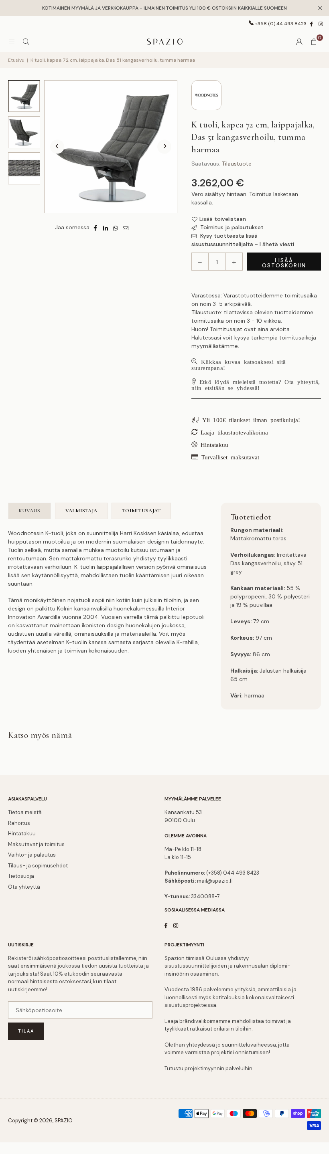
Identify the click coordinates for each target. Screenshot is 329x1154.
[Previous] (57, 147)
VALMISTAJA (81, 510)
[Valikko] (11, 41)
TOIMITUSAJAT (141, 510)
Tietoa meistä (25, 812)
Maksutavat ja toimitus (36, 844)
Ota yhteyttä (24, 886)
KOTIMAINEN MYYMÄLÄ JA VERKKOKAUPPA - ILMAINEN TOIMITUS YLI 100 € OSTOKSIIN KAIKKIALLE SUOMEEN (164, 8)
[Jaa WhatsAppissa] (116, 227)
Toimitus (260, 194)
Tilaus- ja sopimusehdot (38, 865)
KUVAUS (29, 510)
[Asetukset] (299, 41)
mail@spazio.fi (215, 880)
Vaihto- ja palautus (32, 854)
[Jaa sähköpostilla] (126, 227)
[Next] (164, 147)
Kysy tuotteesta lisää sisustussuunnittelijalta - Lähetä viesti (242, 240)
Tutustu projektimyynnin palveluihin (208, 1068)
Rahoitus (19, 823)
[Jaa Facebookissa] (96, 227)
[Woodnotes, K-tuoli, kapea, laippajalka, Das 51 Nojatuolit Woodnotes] (24, 96)
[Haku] (26, 41)
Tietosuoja (21, 876)
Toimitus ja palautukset (231, 227)
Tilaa (26, 1031)
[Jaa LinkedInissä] (106, 227)
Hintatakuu (22, 833)
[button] (314, 41)
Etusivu (16, 60)
